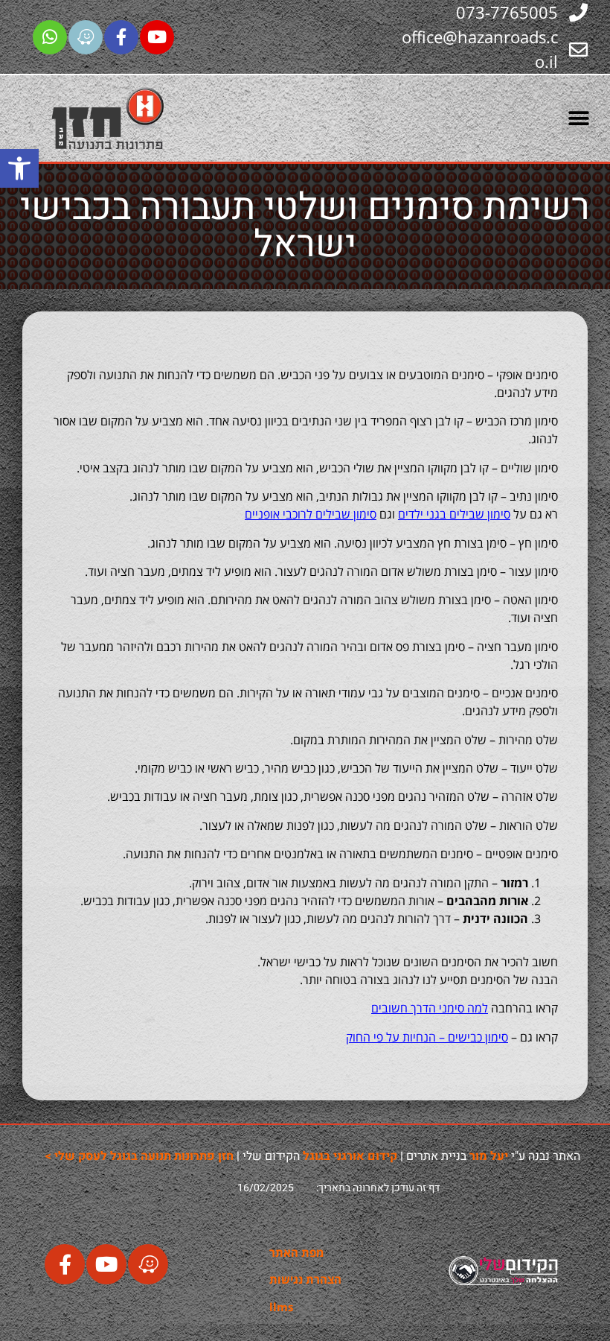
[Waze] (85, 37)
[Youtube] (157, 37)
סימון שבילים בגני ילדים (454, 514)
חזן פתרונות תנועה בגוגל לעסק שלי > (139, 1156)
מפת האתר (296, 1252)
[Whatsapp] (50, 37)
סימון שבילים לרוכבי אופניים (310, 514)
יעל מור (488, 1156)
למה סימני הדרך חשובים (429, 1008)
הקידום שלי (273, 1156)
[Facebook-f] (121, 37)
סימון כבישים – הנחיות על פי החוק (427, 1037)
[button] (19, 168)
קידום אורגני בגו (350, 1156)
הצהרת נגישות (305, 1279)
